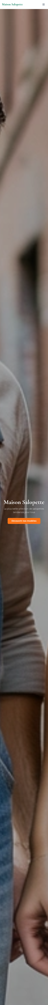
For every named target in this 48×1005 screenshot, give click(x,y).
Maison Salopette (12, 4)
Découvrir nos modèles (24, 521)
